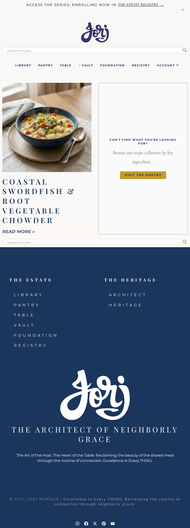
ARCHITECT (128, 295)
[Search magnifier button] (184, 50)
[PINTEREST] (104, 524)
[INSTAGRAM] (77, 524)
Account (166, 65)
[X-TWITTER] (95, 524)
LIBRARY (23, 65)
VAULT (87, 65)
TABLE (65, 65)
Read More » (18, 231)
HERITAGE (126, 305)
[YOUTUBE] (113, 524)
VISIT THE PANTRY (143, 175)
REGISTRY (141, 65)
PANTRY (45, 65)
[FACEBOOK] (86, 524)
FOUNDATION (112, 65)
